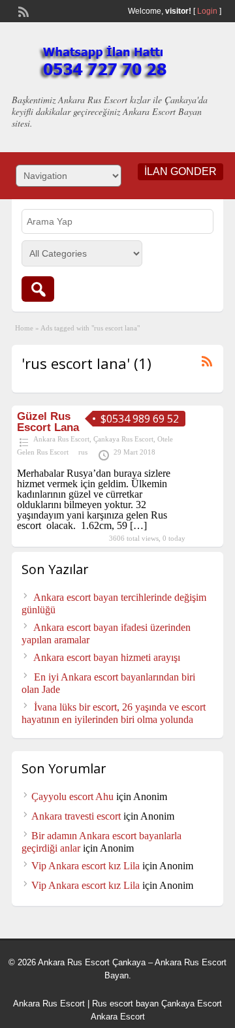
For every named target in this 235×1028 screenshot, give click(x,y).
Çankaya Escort (191, 1003)
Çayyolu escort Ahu (72, 796)
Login (207, 11)
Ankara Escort (118, 1016)
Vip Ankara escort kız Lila (85, 865)
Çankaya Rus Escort (123, 439)
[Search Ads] (38, 289)
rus (82, 452)
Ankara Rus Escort (61, 439)
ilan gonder (180, 171)
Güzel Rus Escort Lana (48, 422)
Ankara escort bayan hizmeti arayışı (106, 657)
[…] (138, 525)
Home (24, 328)
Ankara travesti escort (76, 816)
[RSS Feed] (22, 10)
